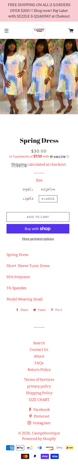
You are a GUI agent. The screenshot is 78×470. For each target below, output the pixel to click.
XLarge (48, 198)
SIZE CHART (39, 399)
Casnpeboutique (46, 433)
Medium (48, 189)
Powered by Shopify (39, 439)
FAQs (39, 363)
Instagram (41, 423)
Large (28, 198)
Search (39, 343)
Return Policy (39, 369)
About (39, 356)
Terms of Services (39, 379)
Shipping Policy (39, 393)
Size (39, 180)
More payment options (38, 239)
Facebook (41, 409)
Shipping (19, 164)
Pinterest (41, 416)
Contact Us (39, 349)
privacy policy (39, 386)
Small (28, 189)
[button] (39, 156)
